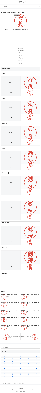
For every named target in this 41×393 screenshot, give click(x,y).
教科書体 (20, 55)
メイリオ (20, 60)
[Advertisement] (20, 38)
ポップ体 (20, 63)
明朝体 (20, 57)
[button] (40, 6)
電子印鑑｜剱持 (21, 50)
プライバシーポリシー (30, 389)
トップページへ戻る (10, 389)
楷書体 (20, 52)
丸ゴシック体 (21, 58)
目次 (19, 48)
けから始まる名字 (4, 273)
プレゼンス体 (21, 62)
